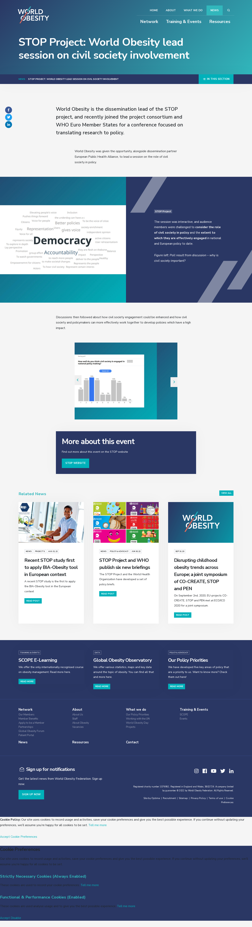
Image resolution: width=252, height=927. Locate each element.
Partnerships (26, 727)
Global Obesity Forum (31, 731)
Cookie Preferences (24, 837)
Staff (75, 718)
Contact (132, 742)
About (171, 10)
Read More (26, 681)
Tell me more (97, 825)
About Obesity (80, 723)
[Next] (173, 382)
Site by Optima (152, 798)
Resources (219, 22)
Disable (16, 918)
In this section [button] (218, 79)
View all (226, 493)
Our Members (26, 714)
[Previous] (78, 380)
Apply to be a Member (31, 723)
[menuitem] (42, 714)
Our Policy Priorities (137, 714)
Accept (5, 837)
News (214, 10)
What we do (193, 10)
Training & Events (183, 22)
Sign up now (31, 794)
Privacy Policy (198, 798)
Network (149, 22)
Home (154, 10)
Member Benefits (28, 718)
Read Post (33, 600)
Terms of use (216, 798)
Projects (130, 727)
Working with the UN (138, 718)
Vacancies (78, 727)
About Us (77, 714)
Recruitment (169, 798)
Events (183, 718)
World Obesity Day (137, 723)
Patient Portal (26, 735)
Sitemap (183, 798)
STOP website (75, 463)
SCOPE (184, 714)
